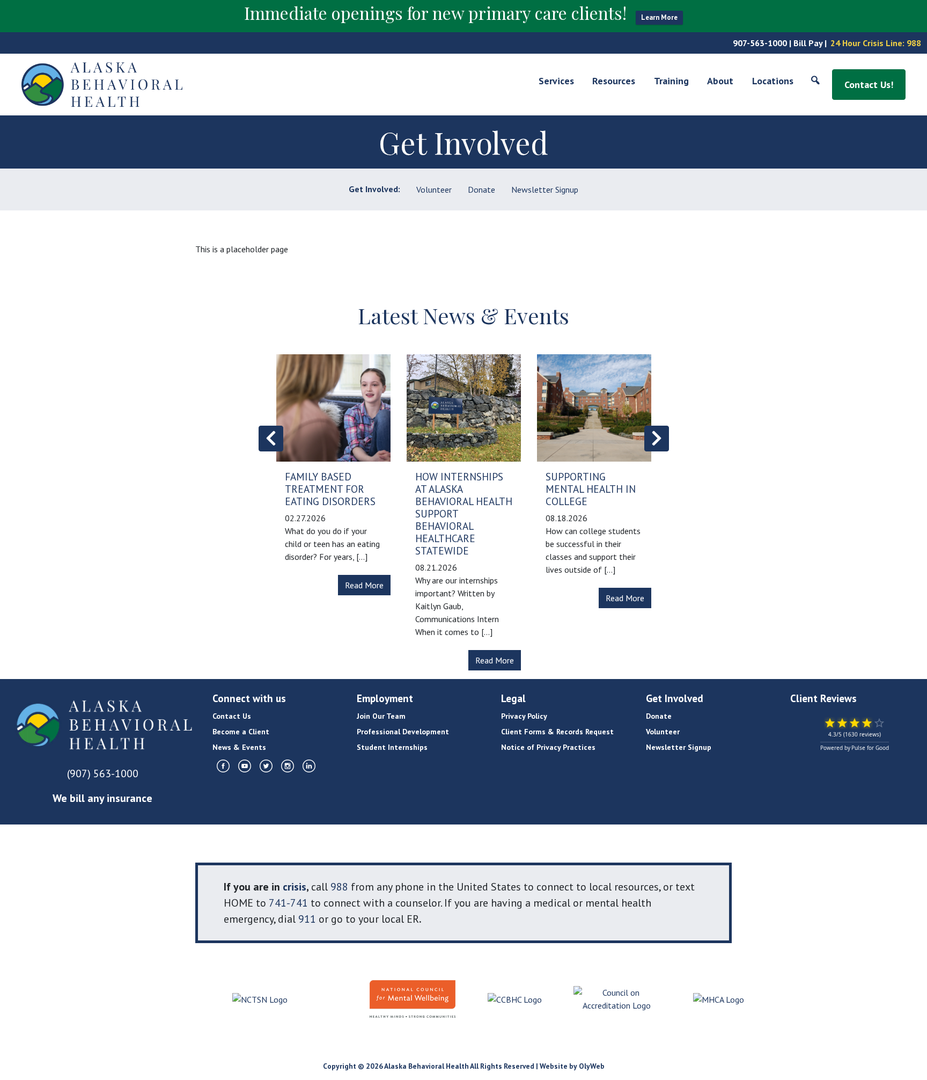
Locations (772, 81)
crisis (294, 887)
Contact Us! (868, 84)
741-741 (288, 903)
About (720, 81)
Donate (481, 189)
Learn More (659, 17)
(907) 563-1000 (102, 773)
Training (671, 81)
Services (556, 81)
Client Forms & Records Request (557, 731)
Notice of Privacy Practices (548, 747)
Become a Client (240, 731)
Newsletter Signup (544, 189)
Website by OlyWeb (572, 1066)
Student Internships (392, 747)
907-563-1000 (760, 43)
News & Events (239, 747)
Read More (364, 585)
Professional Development (403, 731)
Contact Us (231, 716)
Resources (613, 81)
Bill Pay (807, 43)
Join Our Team (381, 716)
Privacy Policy (524, 716)
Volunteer (434, 189)
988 (914, 43)
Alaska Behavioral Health (426, 1066)
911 (307, 919)
